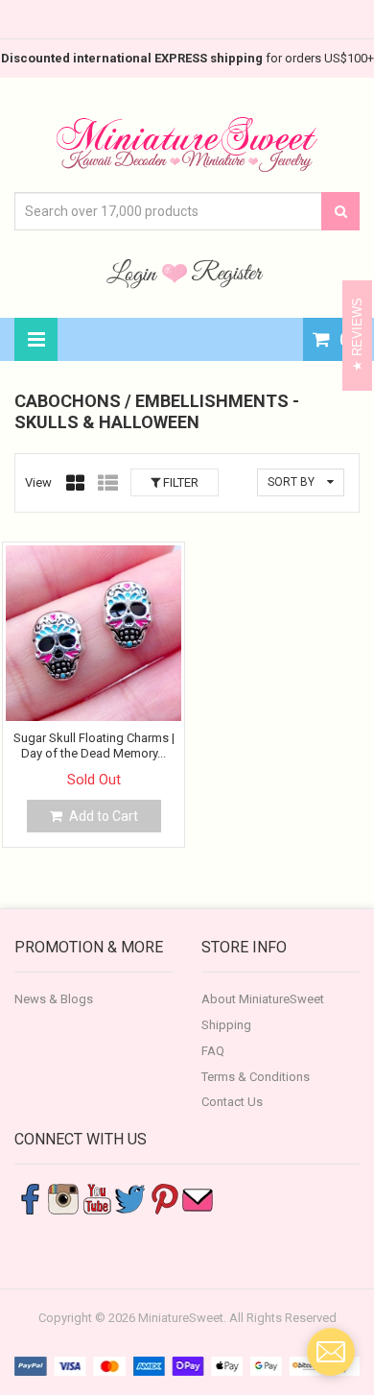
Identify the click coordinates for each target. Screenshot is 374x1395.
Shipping (226, 1025)
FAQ (212, 1051)
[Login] (134, 272)
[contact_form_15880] (331, 1352)
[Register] (227, 272)
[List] (108, 483)
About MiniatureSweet (262, 999)
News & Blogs (53, 999)
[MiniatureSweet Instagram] (63, 1198)
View (38, 482)
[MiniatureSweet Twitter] (130, 1198)
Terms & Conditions (255, 1077)
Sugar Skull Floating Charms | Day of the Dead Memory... (94, 745)
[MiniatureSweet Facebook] (29, 1198)
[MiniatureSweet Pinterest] (164, 1198)
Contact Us (232, 1101)
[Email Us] (197, 1198)
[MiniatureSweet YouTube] (97, 1198)
